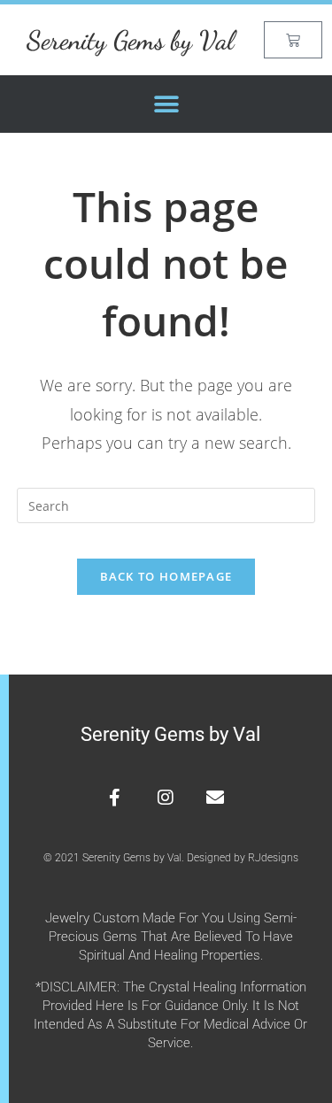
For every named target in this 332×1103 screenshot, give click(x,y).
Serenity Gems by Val (130, 40)
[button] (166, 104)
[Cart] (293, 39)
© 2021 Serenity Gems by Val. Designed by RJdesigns (170, 858)
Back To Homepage (166, 576)
